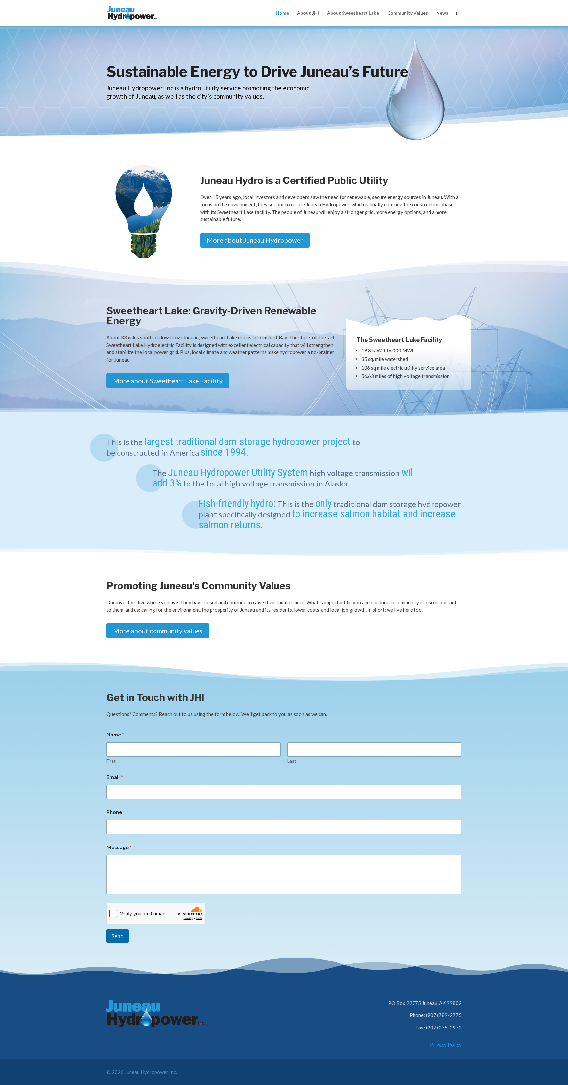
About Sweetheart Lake (353, 13)
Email (114, 777)
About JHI (308, 13)
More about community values (157, 631)
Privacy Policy (446, 1045)
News (442, 13)
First (111, 761)
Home (282, 13)
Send (117, 936)
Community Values (407, 13)
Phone (114, 812)
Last (291, 761)
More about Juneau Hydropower (255, 240)
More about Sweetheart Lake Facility (168, 381)
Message (119, 847)
